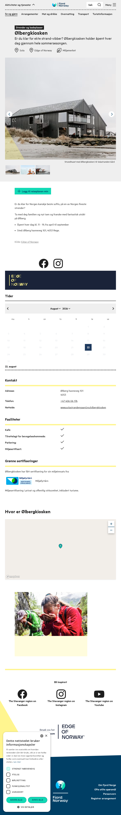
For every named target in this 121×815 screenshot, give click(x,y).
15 (88, 340)
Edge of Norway (30, 241)
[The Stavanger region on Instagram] (61, 694)
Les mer (17, 762)
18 (24, 347)
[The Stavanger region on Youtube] (99, 694)
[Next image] (111, 114)
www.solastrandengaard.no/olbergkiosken (83, 407)
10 (8, 340)
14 (72, 340)
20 (56, 347)
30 (104, 354)
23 (104, 347)
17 (8, 347)
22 (88, 347)
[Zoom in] (111, 524)
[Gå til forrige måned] (8, 308)
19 (40, 347)
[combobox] (41, 735)
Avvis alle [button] (37, 800)
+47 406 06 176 (69, 401)
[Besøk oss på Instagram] (58, 263)
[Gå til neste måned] (113, 308)
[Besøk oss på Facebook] (43, 263)
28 (72, 354)
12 (40, 340)
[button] (26, 807)
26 (40, 354)
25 (24, 354)
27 (56, 354)
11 (24, 340)
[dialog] (26, 772)
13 (56, 340)
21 (72, 347)
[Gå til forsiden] (60, 5)
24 (8, 354)
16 (104, 340)
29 (88, 354)
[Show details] (60, 546)
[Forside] (60, 791)
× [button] (46, 736)
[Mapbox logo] (13, 576)
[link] (107, 785)
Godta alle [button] (16, 800)
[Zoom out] (111, 530)
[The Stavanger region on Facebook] (22, 694)
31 (8, 361)
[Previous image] (9, 114)
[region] (60, 549)
